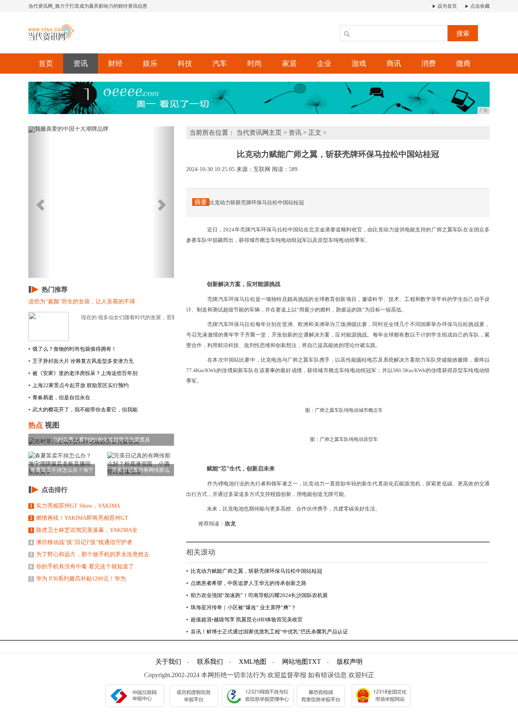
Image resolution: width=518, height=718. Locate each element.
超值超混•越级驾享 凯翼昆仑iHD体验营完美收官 (244, 619)
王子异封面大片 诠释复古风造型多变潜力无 (81, 361)
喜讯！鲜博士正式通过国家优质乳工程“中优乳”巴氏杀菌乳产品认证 (267, 632)
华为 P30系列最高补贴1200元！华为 (78, 579)
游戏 (359, 63)
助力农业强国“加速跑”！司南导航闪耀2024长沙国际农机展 (257, 595)
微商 (463, 63)
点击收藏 (479, 6)
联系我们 (210, 661)
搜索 (462, 33)
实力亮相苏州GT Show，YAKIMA (75, 506)
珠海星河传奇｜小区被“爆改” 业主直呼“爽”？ (241, 607)
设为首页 (446, 6)
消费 (428, 63)
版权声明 (350, 661)
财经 (115, 63)
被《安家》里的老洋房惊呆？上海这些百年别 (83, 373)
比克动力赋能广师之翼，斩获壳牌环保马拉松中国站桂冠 (254, 571)
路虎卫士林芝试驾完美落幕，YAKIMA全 (84, 530)
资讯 (80, 63)
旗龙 (230, 524)
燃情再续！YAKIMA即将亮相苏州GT (79, 518)
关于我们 (168, 661)
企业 (324, 63)
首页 (45, 63)
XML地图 (252, 661)
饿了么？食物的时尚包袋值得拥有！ (72, 349)
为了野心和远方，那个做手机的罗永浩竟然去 (89, 554)
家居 (289, 63)
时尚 (254, 63)
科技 (185, 63)
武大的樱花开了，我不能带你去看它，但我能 (83, 410)
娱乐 (150, 63)
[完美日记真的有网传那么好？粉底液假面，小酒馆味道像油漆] (140, 464)
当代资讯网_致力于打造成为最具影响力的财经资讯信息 (87, 6)
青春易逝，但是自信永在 (59, 397)
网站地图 (295, 661)
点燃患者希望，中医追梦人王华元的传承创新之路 (246, 583)
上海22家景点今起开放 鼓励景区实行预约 (78, 385)
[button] (39, 202)
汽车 (219, 63)
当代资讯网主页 (259, 132)
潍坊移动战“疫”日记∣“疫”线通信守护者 (81, 542)
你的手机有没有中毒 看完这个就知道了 (82, 566)
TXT (314, 661)
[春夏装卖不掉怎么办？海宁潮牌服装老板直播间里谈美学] (61, 464)
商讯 (393, 63)
